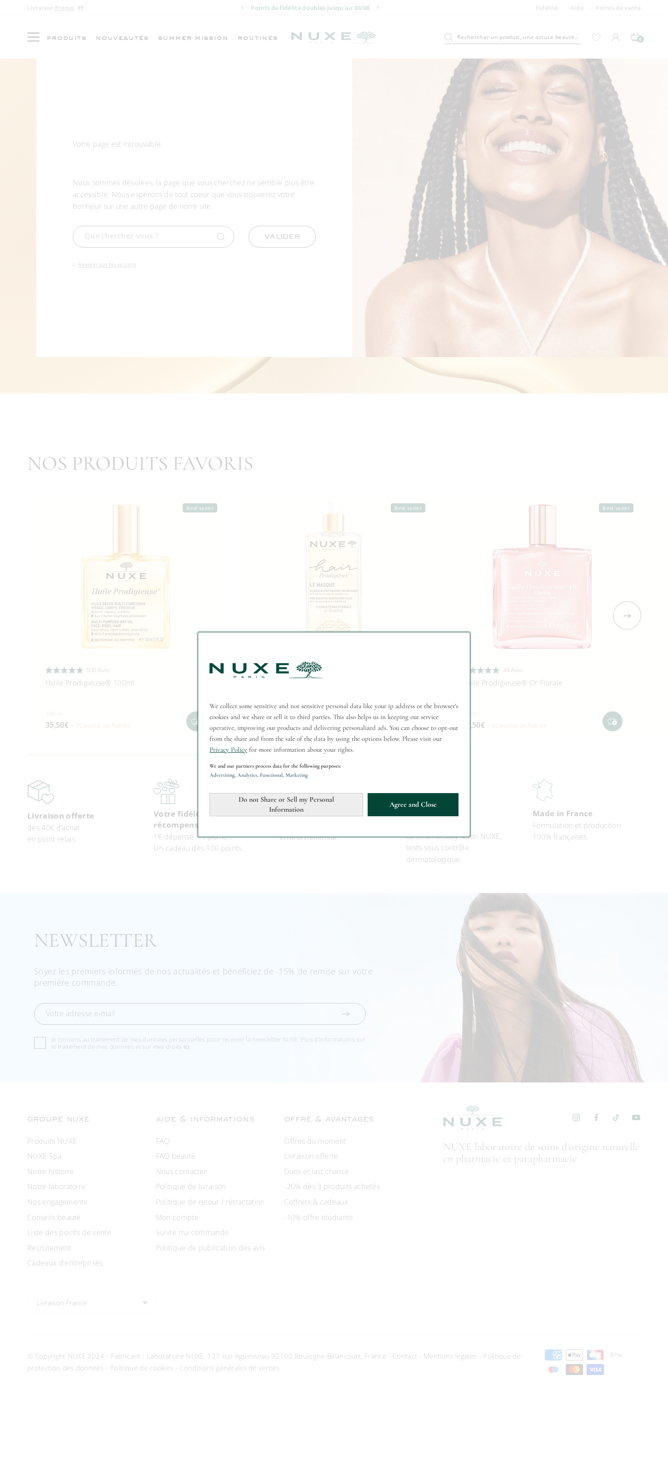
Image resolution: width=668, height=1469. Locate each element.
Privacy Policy (228, 749)
